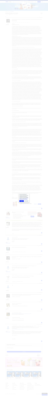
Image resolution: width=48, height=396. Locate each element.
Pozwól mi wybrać (26, 199)
